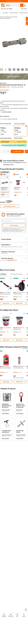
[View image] (1, 69)
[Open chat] (27, 21)
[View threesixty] (10, 69)
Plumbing (5, 12)
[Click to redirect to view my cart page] (25, 5)
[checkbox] (14, 174)
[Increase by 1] (8, 151)
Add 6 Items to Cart (9, 206)
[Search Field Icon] (21, 5)
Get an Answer (14, 225)
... (0, 12)
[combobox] (12, 5)
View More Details (6, 111)
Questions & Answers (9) (17, 87)
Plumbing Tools (14, 12)
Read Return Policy (8, 164)
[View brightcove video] (14, 69)
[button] (14, 239)
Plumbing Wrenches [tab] (16, 274)
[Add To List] (26, 151)
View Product (5, 413)
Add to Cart (18, 151)
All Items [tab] (3, 274)
